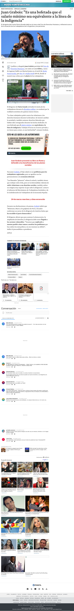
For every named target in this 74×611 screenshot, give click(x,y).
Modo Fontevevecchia (12, 274)
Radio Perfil (30, 73)
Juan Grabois (23, 274)
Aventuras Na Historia (33, 600)
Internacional (36, 594)
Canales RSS (16, 602)
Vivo (48, 596)
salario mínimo (26, 125)
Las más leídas (57, 54)
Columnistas (14, 594)
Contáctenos (31, 602)
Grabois (16, 172)
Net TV (22, 73)
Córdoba (54, 594)
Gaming (44, 596)
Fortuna (32, 598)
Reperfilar (59, 594)
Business (65, 594)
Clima (41, 594)
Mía (45, 598)
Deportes (46, 594)
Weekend (27, 598)
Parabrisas (37, 598)
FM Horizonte (55, 598)
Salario (20, 277)
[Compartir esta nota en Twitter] (3, 66)
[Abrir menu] (2, 5)
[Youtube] (35, 589)
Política (19, 594)
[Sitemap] (46, 589)
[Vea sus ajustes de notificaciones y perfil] (72, 1)
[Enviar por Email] (3, 75)
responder (8, 358)
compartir (40, 358)
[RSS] (43, 589)
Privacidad (37, 602)
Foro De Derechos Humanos (35, 274)
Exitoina (40, 596)
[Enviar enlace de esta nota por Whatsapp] (3, 71)
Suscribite (67, 1)
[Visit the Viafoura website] (46, 457)
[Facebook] (27, 589)
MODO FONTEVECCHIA (7, 8)
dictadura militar (30, 109)
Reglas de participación (50, 602)
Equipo (42, 602)
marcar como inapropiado (45, 328)
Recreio (55, 600)
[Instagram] (39, 589)
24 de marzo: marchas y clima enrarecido (28, 199)
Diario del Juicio (54, 596)
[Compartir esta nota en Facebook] (3, 62)
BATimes (49, 598)
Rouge (42, 598)
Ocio (50, 594)
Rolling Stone (43, 600)
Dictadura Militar (11, 277)
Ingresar (58, 1)
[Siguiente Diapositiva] (48, 293)
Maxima (59, 600)
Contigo (25, 600)
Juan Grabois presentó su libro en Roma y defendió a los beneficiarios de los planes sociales (28, 163)
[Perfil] (37, 585)
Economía (24, 594)
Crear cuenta (45, 308)
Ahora (8, 594)
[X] (31, 589)
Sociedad (30, 594)
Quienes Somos (23, 602)
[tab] (8, 318)
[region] (25, 383)
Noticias (32, 596)
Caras (36, 596)
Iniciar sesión (39, 308)
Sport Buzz (49, 600)
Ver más (68, 90)
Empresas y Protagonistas (22, 596)
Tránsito (59, 602)
